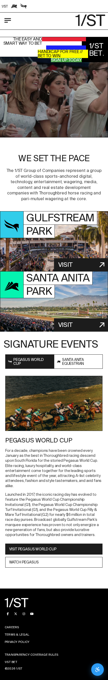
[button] (54, 97)
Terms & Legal (17, 634)
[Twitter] (16, 614)
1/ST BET (11, 662)
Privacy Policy (17, 642)
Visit (65, 264)
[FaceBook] (8, 614)
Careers (12, 627)
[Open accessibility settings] (97, 669)
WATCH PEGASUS (24, 562)
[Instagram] (24, 614)
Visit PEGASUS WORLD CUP (33, 549)
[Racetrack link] (4, 6)
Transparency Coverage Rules (31, 654)
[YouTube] (32, 614)
